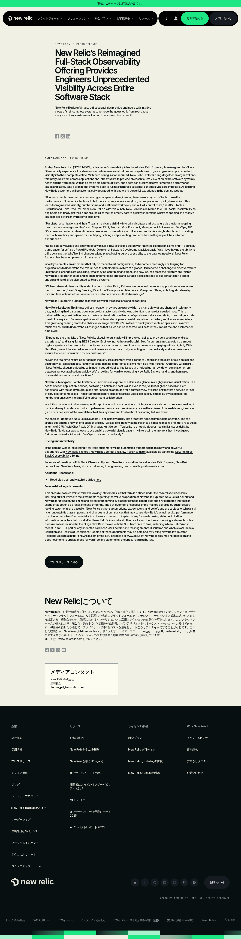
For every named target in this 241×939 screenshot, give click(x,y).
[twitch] (184, 882)
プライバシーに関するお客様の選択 (132, 920)
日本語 (231, 919)
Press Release (87, 44)
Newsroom (63, 44)
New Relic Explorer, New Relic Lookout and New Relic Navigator (105, 451)
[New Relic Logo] (19, 18)
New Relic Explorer (150, 167)
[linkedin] (164, 882)
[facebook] (194, 882)
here (98, 479)
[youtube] (135, 882)
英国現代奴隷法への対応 (180, 920)
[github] (154, 882)
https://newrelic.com (151, 466)
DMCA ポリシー (41, 920)
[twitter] (145, 882)
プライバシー (65, 920)
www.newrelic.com (70, 639)
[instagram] (174, 882)
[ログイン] (176, 18)
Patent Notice (209, 920)
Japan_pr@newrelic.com (67, 687)
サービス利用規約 (15, 920)
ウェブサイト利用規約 (93, 920)
